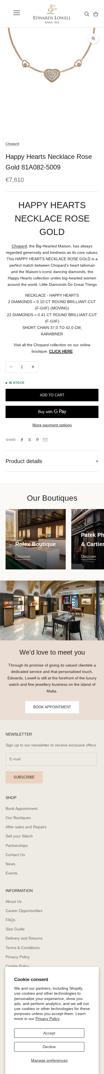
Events (11, 873)
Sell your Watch (19, 836)
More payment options (52, 425)
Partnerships (17, 845)
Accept (49, 1033)
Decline (49, 1046)
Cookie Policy (17, 966)
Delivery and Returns (24, 938)
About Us (14, 901)
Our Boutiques (18, 817)
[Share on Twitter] (29, 440)
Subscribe (24, 777)
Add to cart (52, 395)
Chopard (19, 246)
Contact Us (15, 854)
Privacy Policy (47, 1018)
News (10, 864)
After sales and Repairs (26, 827)
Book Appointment (21, 808)
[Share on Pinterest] (37, 440)
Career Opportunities (24, 910)
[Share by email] (45, 440)
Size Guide (15, 929)
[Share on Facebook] (22, 440)
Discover (23, 556)
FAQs (10, 920)
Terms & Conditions (23, 947)
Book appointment (52, 707)
